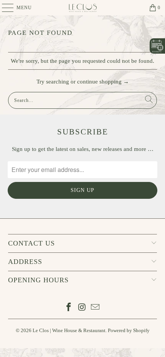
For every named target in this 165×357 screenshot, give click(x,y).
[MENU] (4, 7)
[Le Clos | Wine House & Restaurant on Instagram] (82, 308)
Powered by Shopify (129, 330)
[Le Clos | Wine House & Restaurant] (82, 7)
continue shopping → (103, 82)
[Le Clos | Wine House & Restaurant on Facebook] (68, 308)
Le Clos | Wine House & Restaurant (69, 330)
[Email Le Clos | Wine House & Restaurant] (95, 308)
